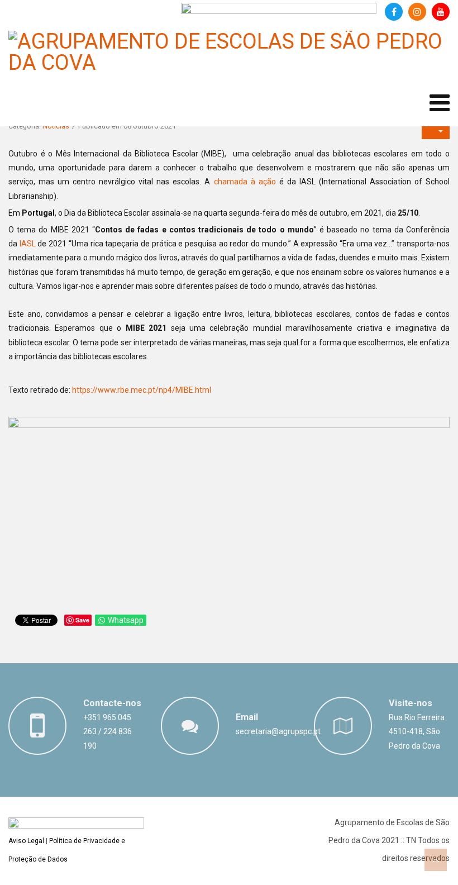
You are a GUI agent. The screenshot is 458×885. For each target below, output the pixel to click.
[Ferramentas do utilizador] (436, 130)
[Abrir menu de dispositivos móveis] (440, 103)
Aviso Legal (26, 841)
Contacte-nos (112, 703)
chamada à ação (245, 181)
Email (247, 717)
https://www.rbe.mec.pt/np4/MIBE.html (141, 390)
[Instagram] (417, 12)
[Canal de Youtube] (441, 12)
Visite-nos (410, 703)
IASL (28, 243)
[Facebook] (394, 12)
